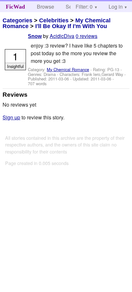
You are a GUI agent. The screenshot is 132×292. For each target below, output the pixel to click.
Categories (17, 20)
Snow (35, 36)
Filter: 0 (84, 6)
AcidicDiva (62, 36)
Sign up (11, 117)
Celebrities (54, 20)
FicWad (15, 7)
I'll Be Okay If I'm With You (71, 26)
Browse (45, 6)
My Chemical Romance (68, 69)
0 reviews (86, 36)
